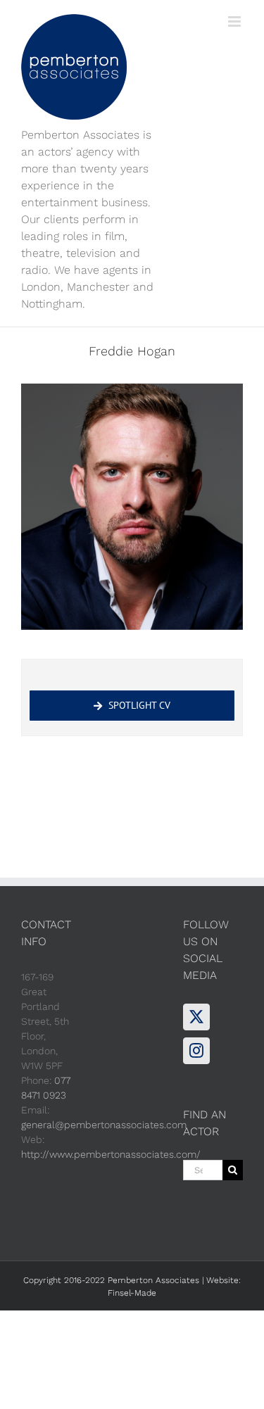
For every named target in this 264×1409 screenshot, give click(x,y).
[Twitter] (196, 1017)
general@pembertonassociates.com (104, 1124)
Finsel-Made (132, 1293)
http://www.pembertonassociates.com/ (111, 1154)
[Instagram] (196, 1050)
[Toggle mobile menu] (235, 21)
